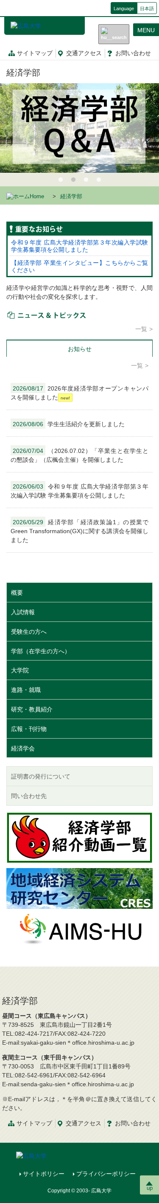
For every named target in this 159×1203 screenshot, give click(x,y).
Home (37, 197)
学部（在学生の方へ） (40, 651)
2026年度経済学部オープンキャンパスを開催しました (79, 393)
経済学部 (23, 72)
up (150, 1188)
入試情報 (23, 612)
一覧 (141, 329)
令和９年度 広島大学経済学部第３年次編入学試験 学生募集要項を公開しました (79, 246)
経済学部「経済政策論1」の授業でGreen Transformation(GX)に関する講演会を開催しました (79, 531)
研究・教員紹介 (32, 709)
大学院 (20, 670)
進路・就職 (26, 689)
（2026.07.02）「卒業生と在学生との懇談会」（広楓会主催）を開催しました (79, 455)
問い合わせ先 (29, 796)
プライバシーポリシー (106, 1173)
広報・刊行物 (29, 728)
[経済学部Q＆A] (79, 128)
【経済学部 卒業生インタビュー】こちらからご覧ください (79, 266)
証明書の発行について (40, 776)
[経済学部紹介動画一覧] (79, 837)
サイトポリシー (43, 1173)
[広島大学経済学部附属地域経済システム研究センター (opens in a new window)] (79, 888)
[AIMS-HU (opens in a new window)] (79, 928)
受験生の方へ (29, 631)
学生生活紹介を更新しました (69, 424)
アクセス (84, 53)
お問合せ (133, 53)
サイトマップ (35, 53)
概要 (17, 592)
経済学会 (23, 748)
